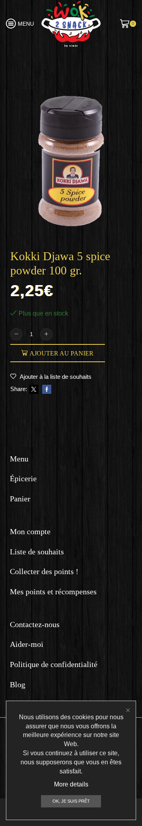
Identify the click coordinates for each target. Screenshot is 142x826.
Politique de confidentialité (53, 664)
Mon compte (30, 531)
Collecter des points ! (44, 571)
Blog (17, 684)
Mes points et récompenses (53, 591)
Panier (20, 498)
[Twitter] (33, 390)
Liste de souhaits (37, 551)
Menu (19, 458)
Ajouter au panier (61, 353)
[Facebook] (45, 390)
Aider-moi (26, 644)
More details (71, 784)
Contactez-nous (35, 624)
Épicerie (23, 478)
